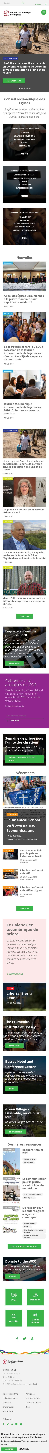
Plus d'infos (12, 1444)
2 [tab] (22, 88)
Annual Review (29, 1159)
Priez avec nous (16, 974)
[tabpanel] (24, 56)
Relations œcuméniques (24, 136)
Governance (28, 1163)
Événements (8, 1407)
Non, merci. (24, 1449)
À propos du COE (10, 1394)
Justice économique (24, 188)
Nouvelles (7, 1402)
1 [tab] (19, 88)
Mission (24, 142)
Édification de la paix (24, 227)
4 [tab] (27, 88)
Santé (24, 181)
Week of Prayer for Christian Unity (22, 759)
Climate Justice (29, 1223)
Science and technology (32, 1194)
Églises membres (10, 1398)
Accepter (9, 1449)
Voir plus (24, 616)
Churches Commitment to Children (33, 1231)
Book (11, 1089)
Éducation (24, 133)
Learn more (14, 663)
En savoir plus (14, 81)
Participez (30, 1394)
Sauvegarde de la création (24, 178)
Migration (24, 220)
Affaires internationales (24, 230)
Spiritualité (24, 146)
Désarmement (25, 217)
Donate (12, 1276)
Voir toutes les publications (24, 1246)
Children (27, 1227)
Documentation (33, 1398)
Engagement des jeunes (24, 139)
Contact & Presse (33, 1402)
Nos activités (8, 1411)
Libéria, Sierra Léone (19, 995)
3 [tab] (24, 88)
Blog (28, 1407)
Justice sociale (24, 185)
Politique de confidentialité (14, 706)
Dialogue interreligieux (24, 223)
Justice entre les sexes (24, 175)
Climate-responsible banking (31, 1236)
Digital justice (29, 1198)
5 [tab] (29, 88)
